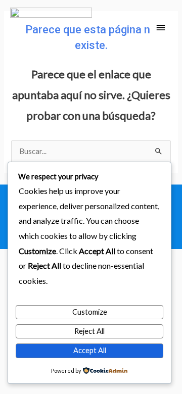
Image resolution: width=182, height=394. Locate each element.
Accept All (89, 350)
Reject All (89, 331)
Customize (89, 312)
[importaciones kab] (51, 28)
